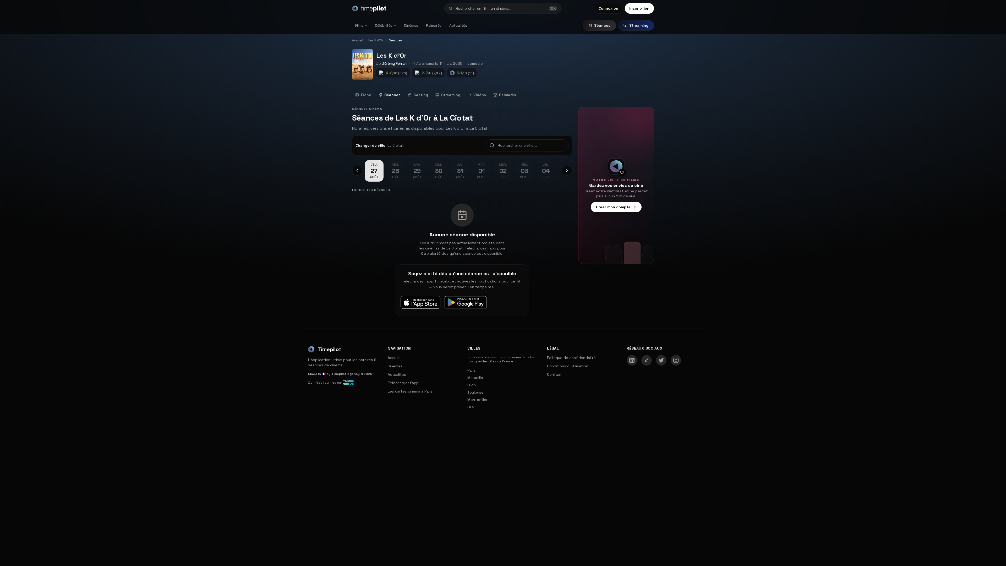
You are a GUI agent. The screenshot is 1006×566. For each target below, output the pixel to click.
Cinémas (411, 25)
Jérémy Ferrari (394, 63)
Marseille (475, 377)
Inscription (639, 8)
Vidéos (479, 94)
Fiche (366, 94)
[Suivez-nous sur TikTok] (646, 360)
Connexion (608, 8)
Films (359, 25)
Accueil (394, 357)
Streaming (638, 25)
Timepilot (329, 349)
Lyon (471, 385)
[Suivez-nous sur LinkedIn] (632, 360)
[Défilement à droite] (567, 170)
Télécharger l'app (403, 382)
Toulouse (475, 392)
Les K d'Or (391, 55)
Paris (471, 370)
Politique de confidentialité (571, 357)
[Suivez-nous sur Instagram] (676, 360)
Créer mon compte (613, 207)
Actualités (458, 25)
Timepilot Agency (345, 374)
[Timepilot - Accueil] (369, 8)
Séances (602, 25)
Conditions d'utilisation (567, 366)
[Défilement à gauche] (357, 170)
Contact (554, 374)
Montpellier (477, 399)
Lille (470, 407)
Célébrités (383, 25)
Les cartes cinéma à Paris (410, 391)
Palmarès (433, 25)
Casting (421, 94)
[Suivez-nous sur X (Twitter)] (661, 360)
